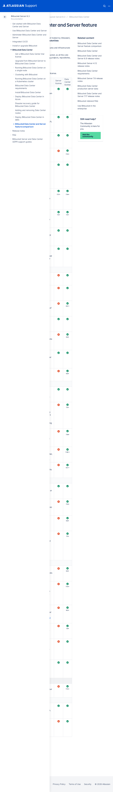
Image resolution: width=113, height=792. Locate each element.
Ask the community (87, 135)
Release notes (18, 131)
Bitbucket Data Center (22, 50)
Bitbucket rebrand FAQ (88, 101)
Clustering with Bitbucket (26, 74)
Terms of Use (74, 784)
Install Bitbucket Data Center (28, 92)
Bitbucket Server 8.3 (20, 16)
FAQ (14, 135)
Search (104, 6)
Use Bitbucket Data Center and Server (29, 30)
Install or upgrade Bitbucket (24, 45)
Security (87, 784)
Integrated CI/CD (20, 41)
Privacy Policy (59, 784)
